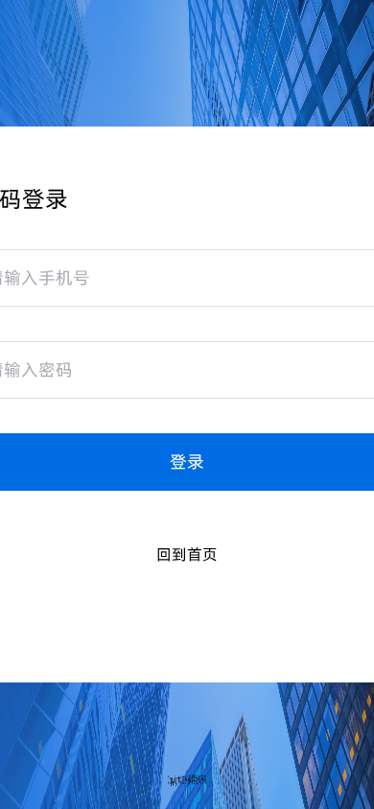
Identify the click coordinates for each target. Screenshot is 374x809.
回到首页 (187, 554)
